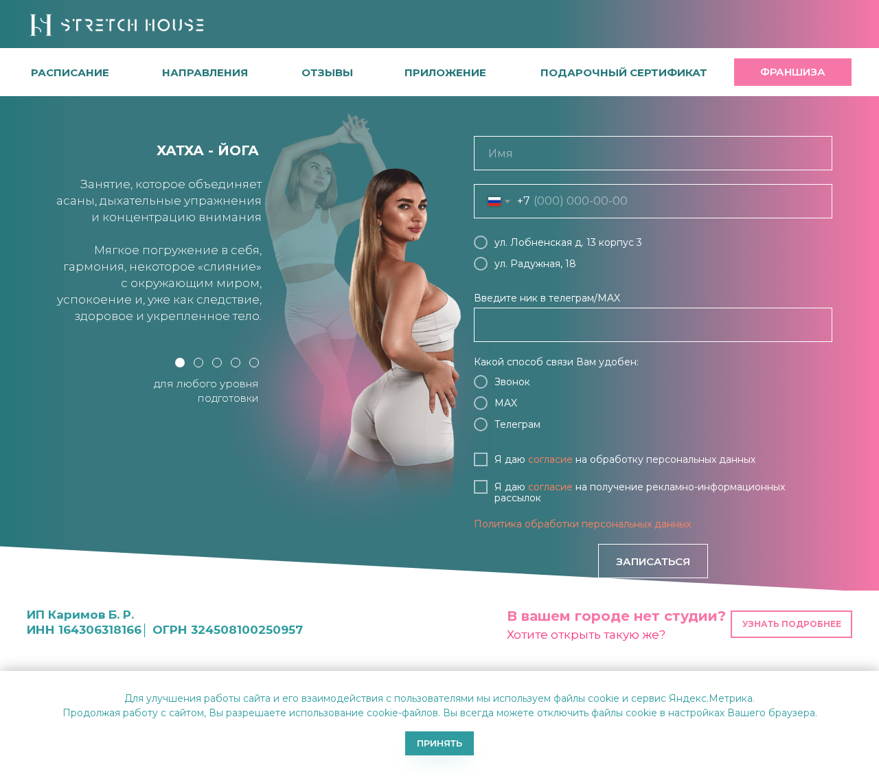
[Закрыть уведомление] (869, 681)
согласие (550, 459)
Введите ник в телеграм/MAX (547, 298)
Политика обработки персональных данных (582, 524)
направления (205, 72)
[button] (327, 72)
